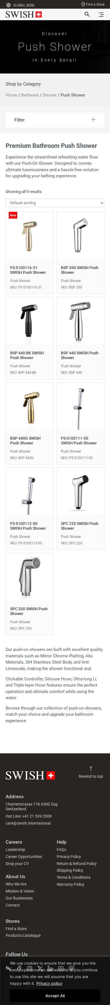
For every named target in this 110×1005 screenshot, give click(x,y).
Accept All (55, 995)
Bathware (30, 95)
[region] (55, 981)
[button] (55, 120)
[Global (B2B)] (8, 5)
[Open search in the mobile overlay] (86, 14)
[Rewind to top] (91, 769)
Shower (50, 95)
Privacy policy (49, 983)
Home (11, 95)
